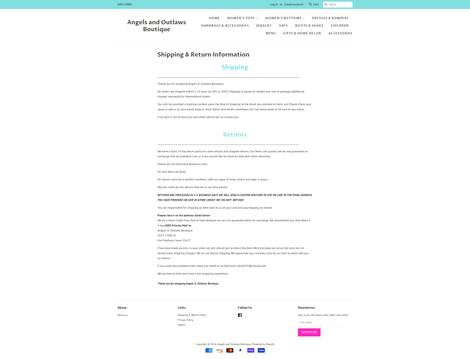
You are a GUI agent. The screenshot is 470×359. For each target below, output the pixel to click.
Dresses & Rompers (330, 18)
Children (340, 26)
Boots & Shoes (309, 26)
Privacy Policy (185, 320)
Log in (274, 4)
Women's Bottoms (283, 18)
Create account (293, 4)
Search (181, 324)
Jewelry (264, 26)
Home (214, 18)
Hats (283, 26)
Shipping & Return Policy (192, 315)
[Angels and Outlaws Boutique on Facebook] (240, 316)
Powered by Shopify (263, 344)
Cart (316, 4)
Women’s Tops (241, 18)
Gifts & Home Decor (302, 33)
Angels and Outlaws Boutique (156, 26)
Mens (271, 33)
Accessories (340, 33)
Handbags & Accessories (225, 26)
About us (123, 315)
